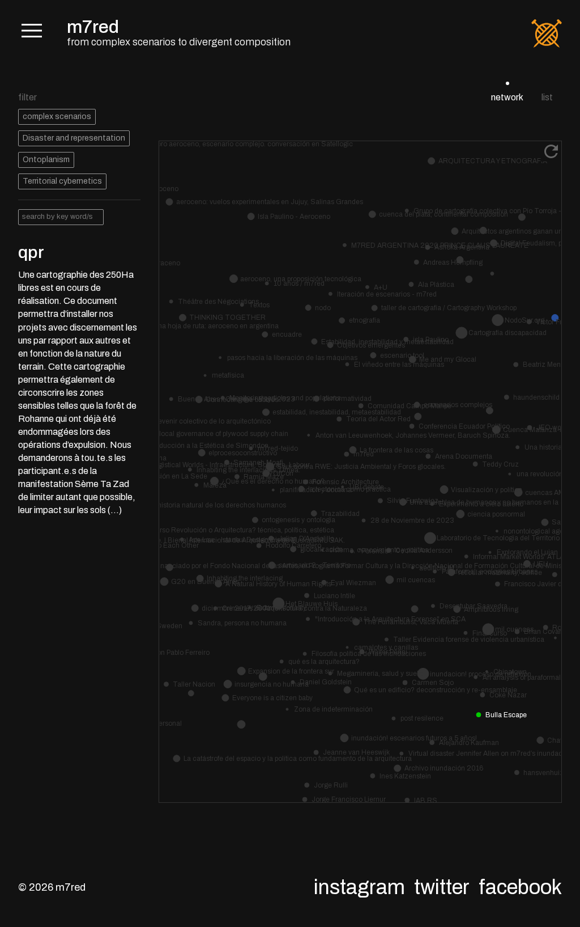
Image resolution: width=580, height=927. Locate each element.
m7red (93, 27)
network (507, 97)
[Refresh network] (551, 151)
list (547, 97)
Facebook (520, 887)
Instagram (359, 887)
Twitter (442, 887)
